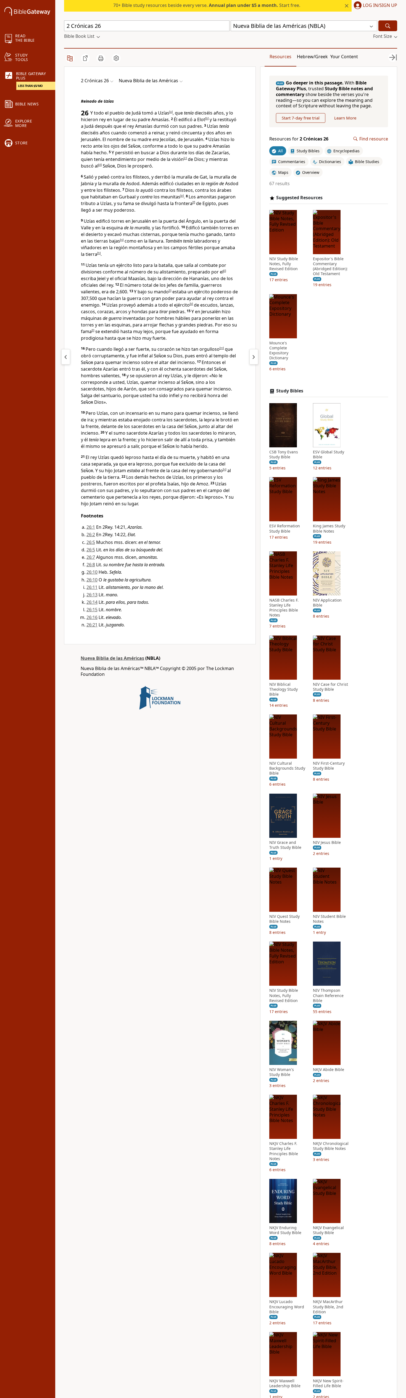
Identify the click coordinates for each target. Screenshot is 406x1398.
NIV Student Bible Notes (329, 919)
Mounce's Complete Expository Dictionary (278, 351)
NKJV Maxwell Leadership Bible (284, 1383)
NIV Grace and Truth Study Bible (285, 845)
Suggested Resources (299, 198)
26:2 (90, 534)
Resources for (298, 139)
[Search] (387, 25)
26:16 (91, 617)
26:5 (90, 542)
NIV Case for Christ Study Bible (330, 687)
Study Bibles (289, 391)
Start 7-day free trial (301, 118)
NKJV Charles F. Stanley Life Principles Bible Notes (283, 1151)
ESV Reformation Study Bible (284, 528)
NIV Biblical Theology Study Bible (283, 689)
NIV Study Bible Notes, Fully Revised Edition (283, 263)
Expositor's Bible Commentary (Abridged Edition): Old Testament (330, 266)
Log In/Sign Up (380, 5)
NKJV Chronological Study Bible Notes (331, 1146)
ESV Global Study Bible (328, 454)
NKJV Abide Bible (328, 1069)
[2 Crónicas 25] (65, 357)
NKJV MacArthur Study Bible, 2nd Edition (328, 1306)
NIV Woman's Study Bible (281, 1072)
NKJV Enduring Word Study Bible (285, 1230)
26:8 (90, 565)
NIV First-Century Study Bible (329, 766)
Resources (280, 57)
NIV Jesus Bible (327, 842)
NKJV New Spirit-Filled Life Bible (328, 1383)
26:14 (91, 602)
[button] (374, 6)
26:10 (91, 572)
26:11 (91, 587)
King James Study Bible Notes (329, 528)
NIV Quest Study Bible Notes (284, 919)
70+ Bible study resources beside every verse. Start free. (206, 5)
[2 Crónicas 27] (253, 357)
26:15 (91, 610)
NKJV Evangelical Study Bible (328, 1230)
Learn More (345, 118)
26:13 (91, 595)
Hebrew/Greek (312, 57)
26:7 (90, 557)
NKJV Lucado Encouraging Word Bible (286, 1306)
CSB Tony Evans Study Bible (283, 454)
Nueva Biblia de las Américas (112, 658)
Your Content (344, 57)
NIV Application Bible (327, 603)
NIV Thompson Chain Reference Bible (328, 995)
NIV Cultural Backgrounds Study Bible (287, 768)
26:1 (90, 527)
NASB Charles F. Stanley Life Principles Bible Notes (284, 608)
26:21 (91, 625)
